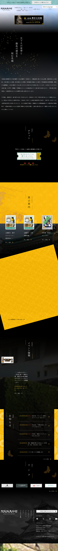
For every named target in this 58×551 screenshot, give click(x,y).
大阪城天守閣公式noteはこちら (47, 511)
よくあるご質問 (20, 514)
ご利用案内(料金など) (18, 7)
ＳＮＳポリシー (31, 514)
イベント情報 (20, 9)
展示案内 (31, 7)
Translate (54, 9)
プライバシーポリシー (33, 516)
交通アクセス (25, 7)
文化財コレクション (29, 10)
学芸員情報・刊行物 (20, 10)
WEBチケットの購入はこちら (29, 165)
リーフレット (30, 9)
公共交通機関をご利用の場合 (15, 319)
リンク (23, 511)
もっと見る (46, 459)
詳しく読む (17, 393)
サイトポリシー (28, 514)
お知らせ (25, 9)
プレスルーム (26, 513)
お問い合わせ (37, 9)
